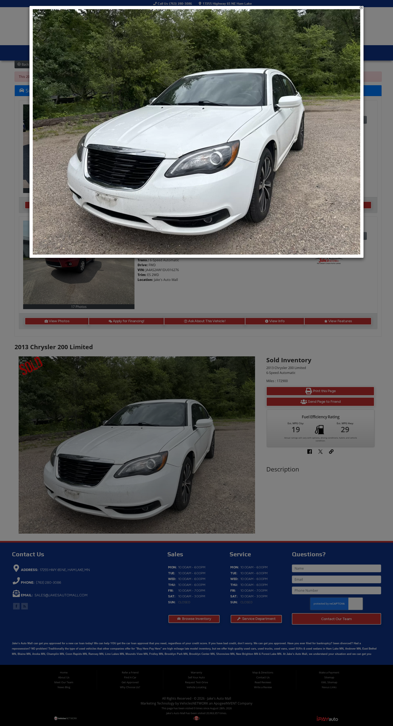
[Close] (361, 7)
